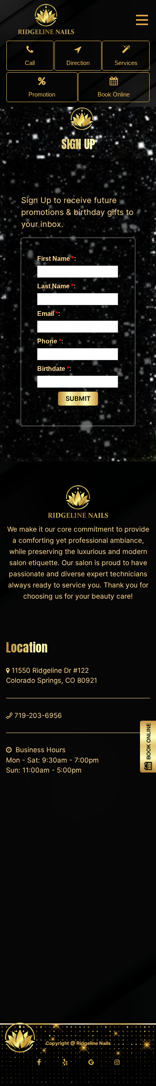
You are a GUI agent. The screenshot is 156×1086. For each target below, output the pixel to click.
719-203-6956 (38, 715)
